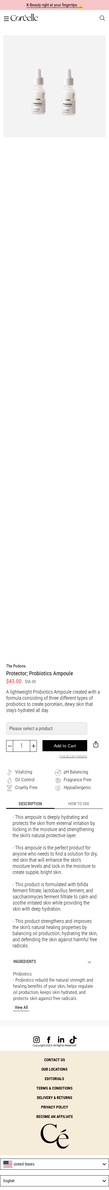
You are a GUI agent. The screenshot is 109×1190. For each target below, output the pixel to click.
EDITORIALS (54, 1078)
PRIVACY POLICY (54, 1107)
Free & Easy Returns (73, 756)
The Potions (16, 666)
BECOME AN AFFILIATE (54, 1116)
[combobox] (54, 1164)
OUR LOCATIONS (54, 1069)
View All (21, 1007)
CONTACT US (54, 1060)
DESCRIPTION (30, 803)
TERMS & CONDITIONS (54, 1088)
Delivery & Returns (54, 1097)
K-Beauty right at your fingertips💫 (55, 5)
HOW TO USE (78, 803)
